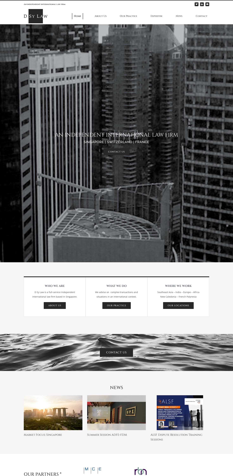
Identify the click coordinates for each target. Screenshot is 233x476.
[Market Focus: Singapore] (53, 412)
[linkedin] (202, 4)
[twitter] (196, 4)
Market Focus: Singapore (43, 435)
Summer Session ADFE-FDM (107, 435)
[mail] (207, 4)
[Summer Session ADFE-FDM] (116, 412)
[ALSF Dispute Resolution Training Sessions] (180, 412)
